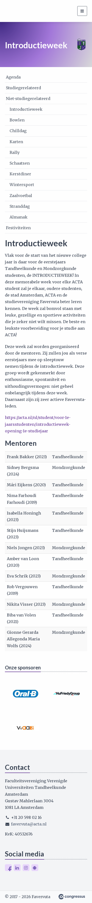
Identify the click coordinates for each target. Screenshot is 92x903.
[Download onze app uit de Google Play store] (34, 867)
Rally (15, 152)
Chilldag (18, 130)
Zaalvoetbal (21, 195)
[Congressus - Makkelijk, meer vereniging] (71, 896)
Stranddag (20, 206)
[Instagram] (26, 867)
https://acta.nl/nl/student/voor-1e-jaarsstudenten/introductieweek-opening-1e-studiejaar (38, 424)
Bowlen (17, 120)
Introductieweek (26, 109)
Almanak (18, 217)
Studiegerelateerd (23, 87)
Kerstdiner (20, 173)
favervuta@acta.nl (29, 824)
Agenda (13, 77)
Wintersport (22, 184)
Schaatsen (20, 163)
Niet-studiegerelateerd (28, 98)
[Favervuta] (11, 11)
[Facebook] (8, 867)
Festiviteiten (18, 227)
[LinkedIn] (17, 867)
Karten (16, 141)
